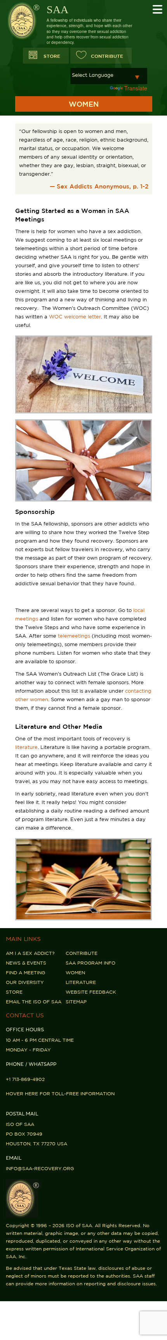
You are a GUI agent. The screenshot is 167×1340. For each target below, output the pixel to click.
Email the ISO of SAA (33, 1001)
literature (26, 747)
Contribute (81, 953)
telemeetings (74, 636)
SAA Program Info (90, 962)
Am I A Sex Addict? (30, 953)
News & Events (26, 962)
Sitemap (76, 1001)
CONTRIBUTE (107, 56)
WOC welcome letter (75, 317)
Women (75, 972)
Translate (135, 88)
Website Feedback (91, 991)
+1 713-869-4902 (25, 1079)
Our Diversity (25, 982)
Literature (81, 982)
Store (51, 56)
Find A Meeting (25, 972)
